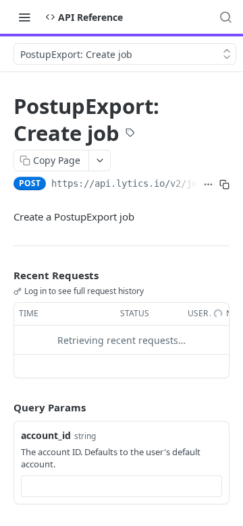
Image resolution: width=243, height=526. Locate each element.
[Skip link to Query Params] (4, 408)
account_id (46, 435)
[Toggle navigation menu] (24, 17)
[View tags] (130, 134)
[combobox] (121, 486)
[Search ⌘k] (225, 17)
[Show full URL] (208, 185)
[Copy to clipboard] (224, 185)
